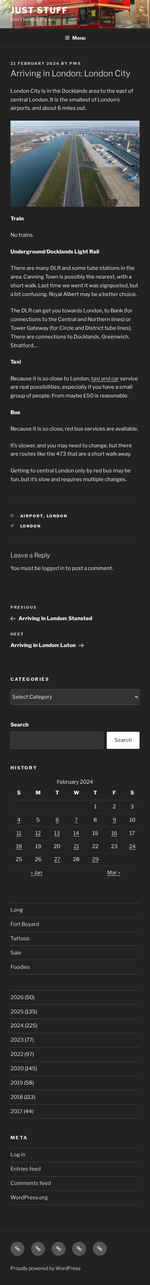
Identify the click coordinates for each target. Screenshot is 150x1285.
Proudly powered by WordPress (45, 1268)
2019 (16, 1083)
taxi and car (105, 378)
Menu (78, 38)
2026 (17, 997)
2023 (17, 1040)
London (57, 516)
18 (19, 846)
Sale (15, 953)
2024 (17, 1025)
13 (57, 833)
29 (95, 859)
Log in (17, 1154)
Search (19, 725)
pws (75, 63)
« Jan (36, 872)
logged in (53, 568)
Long (16, 910)
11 (18, 833)
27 (57, 859)
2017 (16, 1111)
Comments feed (30, 1183)
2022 (16, 1054)
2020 (17, 1068)
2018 (16, 1097)
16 (114, 833)
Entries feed (25, 1169)
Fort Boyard (24, 924)
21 (76, 846)
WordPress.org (29, 1197)
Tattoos (20, 938)
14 (76, 833)
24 (132, 846)
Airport (32, 516)
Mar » (113, 872)
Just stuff (39, 10)
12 (38, 833)
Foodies (20, 967)
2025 (17, 1012)
